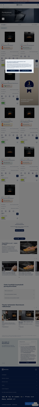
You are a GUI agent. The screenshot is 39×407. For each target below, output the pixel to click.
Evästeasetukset (13, 70)
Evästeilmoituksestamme (22, 67)
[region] (19, 66)
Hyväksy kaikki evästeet (25, 70)
